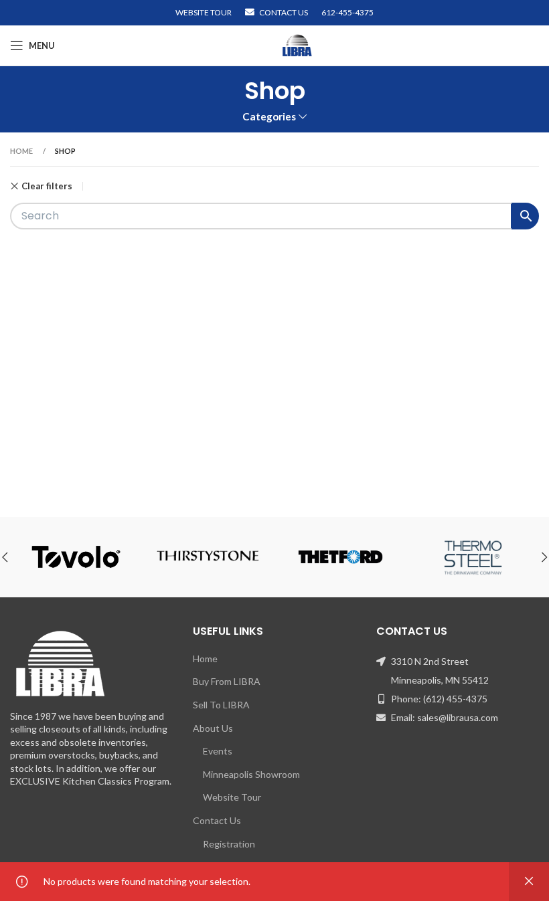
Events (217, 751)
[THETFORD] (340, 557)
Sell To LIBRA (221, 704)
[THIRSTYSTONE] (208, 557)
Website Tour (232, 797)
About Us (213, 728)
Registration (229, 843)
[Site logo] (297, 44)
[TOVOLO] (76, 557)
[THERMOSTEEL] (472, 557)
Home (22, 150)
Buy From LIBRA (226, 681)
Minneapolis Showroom (251, 774)
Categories (269, 117)
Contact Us (217, 820)
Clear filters (46, 186)
